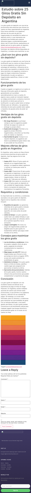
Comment (4, 379)
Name (3, 400)
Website (3, 413)
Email (3, 406)
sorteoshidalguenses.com (14, 367)
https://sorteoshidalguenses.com (11, 47)
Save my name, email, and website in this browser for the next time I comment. (14, 422)
